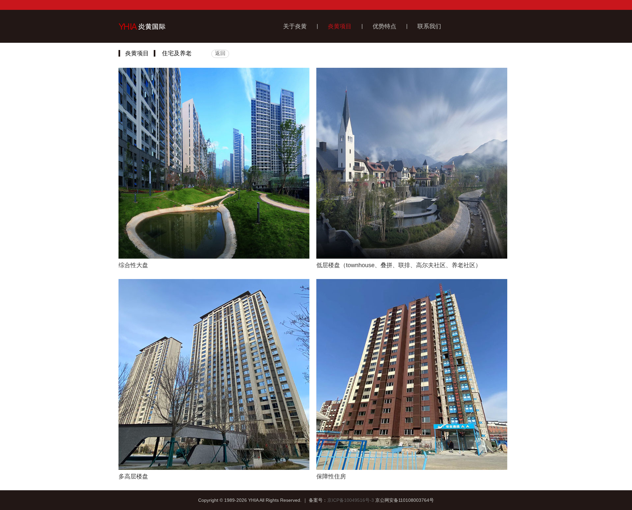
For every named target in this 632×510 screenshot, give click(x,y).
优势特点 (384, 26)
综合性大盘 (133, 265)
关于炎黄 (295, 26)
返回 (220, 53)
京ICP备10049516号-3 (350, 500)
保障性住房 (331, 476)
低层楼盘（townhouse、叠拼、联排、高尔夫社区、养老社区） (398, 265)
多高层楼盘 (133, 476)
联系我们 (429, 26)
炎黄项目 (340, 26)
